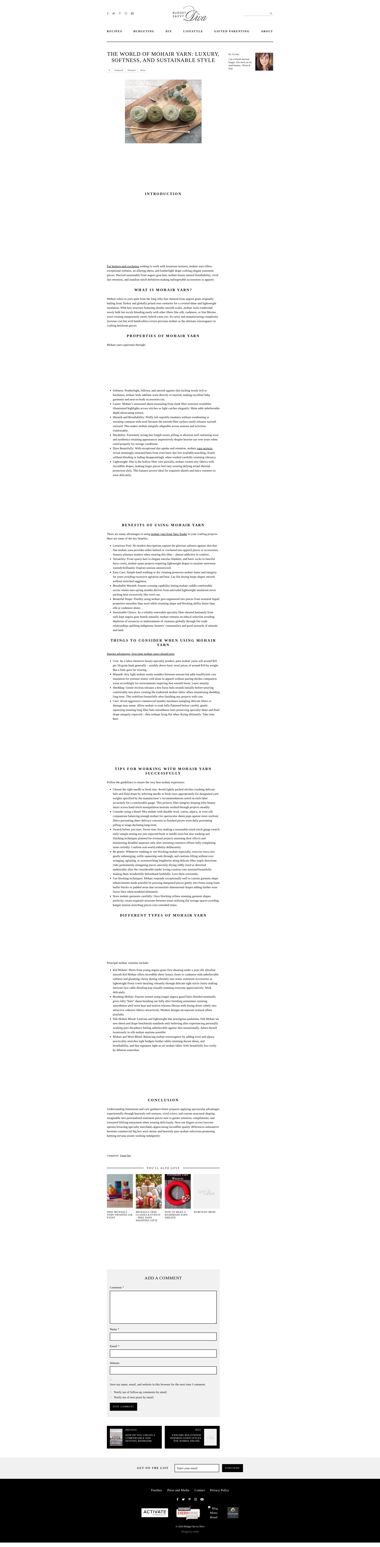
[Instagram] (125, 13)
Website (114, 1363)
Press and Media (178, 1490)
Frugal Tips (125, 1155)
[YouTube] (132, 13)
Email (114, 1346)
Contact (199, 1490)
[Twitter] (113, 13)
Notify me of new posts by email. (134, 1397)
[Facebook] (108, 13)
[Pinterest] (120, 13)
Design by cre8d (190, 1531)
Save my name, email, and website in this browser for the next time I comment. (158, 1384)
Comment (117, 1287)
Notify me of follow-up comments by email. (140, 1392)
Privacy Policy (219, 1490)
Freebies (156, 1490)
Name (114, 1329)
